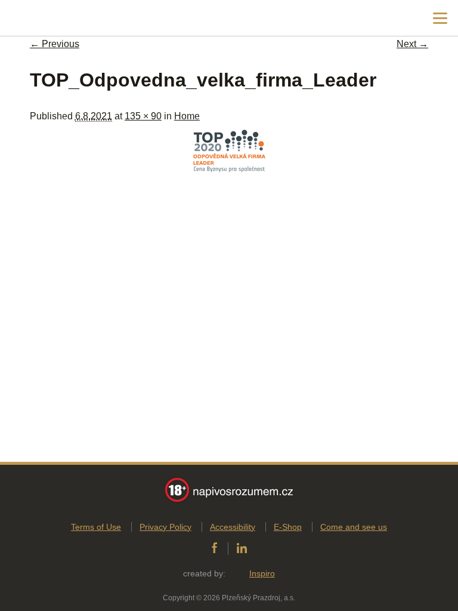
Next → (412, 44)
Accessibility (232, 527)
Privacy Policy (165, 527)
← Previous (54, 44)
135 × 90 (143, 116)
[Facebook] (214, 548)
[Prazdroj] (59, 18)
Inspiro (262, 573)
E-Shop (288, 527)
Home (187, 116)
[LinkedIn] (242, 548)
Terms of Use (96, 527)
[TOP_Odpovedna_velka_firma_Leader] (229, 174)
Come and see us (353, 527)
